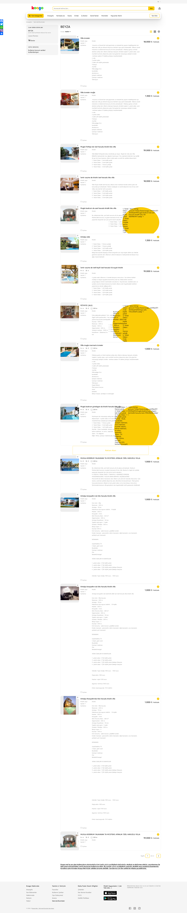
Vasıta (69, 16)
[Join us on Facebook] (130, 908)
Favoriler (55, 890)
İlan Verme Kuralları (84, 892)
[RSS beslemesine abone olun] (139, 908)
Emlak (76, 16)
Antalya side (85, 237)
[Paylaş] (1, 33)
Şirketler (81, 890)
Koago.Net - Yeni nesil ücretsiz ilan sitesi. (43, 908)
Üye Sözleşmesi (57, 895)
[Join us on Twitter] (135, 908)
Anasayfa (50, 16)
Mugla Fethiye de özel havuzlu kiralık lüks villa (98, 147)
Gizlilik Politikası (83, 898)
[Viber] (1, 30)
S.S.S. (80, 895)
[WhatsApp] (1, 27)
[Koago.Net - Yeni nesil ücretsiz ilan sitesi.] (37, 10)
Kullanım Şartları (58, 892)
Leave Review (33, 36)
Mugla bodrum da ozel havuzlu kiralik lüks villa (98, 208)
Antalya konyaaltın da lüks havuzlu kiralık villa (97, 496)
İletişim (28, 898)
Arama (54, 898)
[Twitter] (1, 24)
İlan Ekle (154, 16)
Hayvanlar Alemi (116, 16)
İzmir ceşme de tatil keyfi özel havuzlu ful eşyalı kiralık (101, 268)
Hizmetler (104, 16)
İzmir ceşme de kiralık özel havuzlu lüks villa (97, 177)
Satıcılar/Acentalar (39, 22)
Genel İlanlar (94, 16)
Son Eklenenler (31, 892)
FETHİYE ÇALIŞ (86, 305)
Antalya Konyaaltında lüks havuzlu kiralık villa (97, 699)
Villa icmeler (85, 38)
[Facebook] (1, 21)
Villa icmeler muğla (87, 92)
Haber (28, 901)
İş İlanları (84, 16)
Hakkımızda (30, 895)
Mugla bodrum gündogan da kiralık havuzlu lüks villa (100, 407)
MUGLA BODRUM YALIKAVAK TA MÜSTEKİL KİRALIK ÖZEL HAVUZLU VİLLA (110, 458)
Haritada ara (60, 16)
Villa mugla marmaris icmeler (91, 345)
